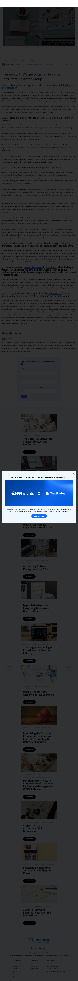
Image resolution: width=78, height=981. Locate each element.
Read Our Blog (39, 516)
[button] (74, 3)
